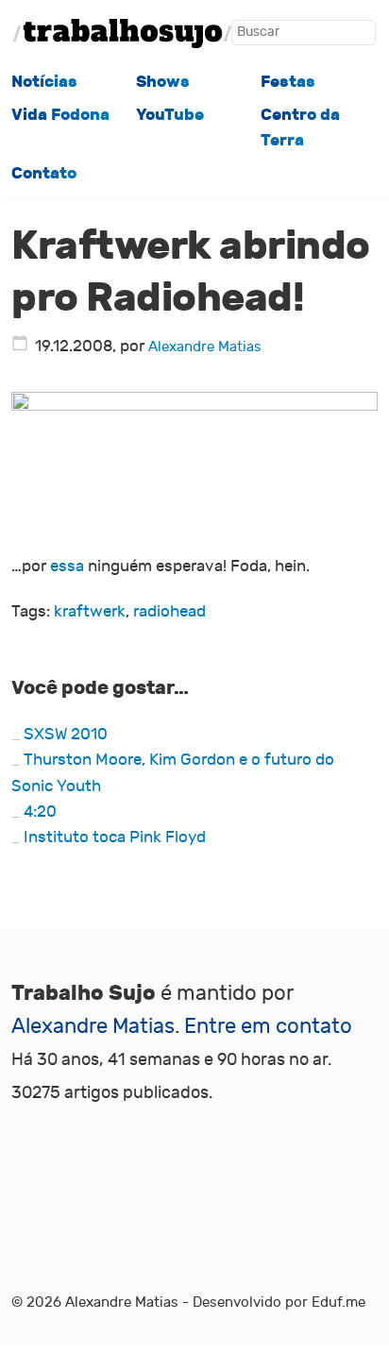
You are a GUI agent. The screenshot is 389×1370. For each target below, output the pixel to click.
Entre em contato (268, 1026)
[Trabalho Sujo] (122, 33)
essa (67, 566)
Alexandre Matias (205, 346)
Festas (288, 82)
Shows (163, 82)
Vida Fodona (60, 115)
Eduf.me (338, 1302)
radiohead (169, 611)
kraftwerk (90, 611)
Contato (43, 173)
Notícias (44, 82)
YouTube (170, 115)
